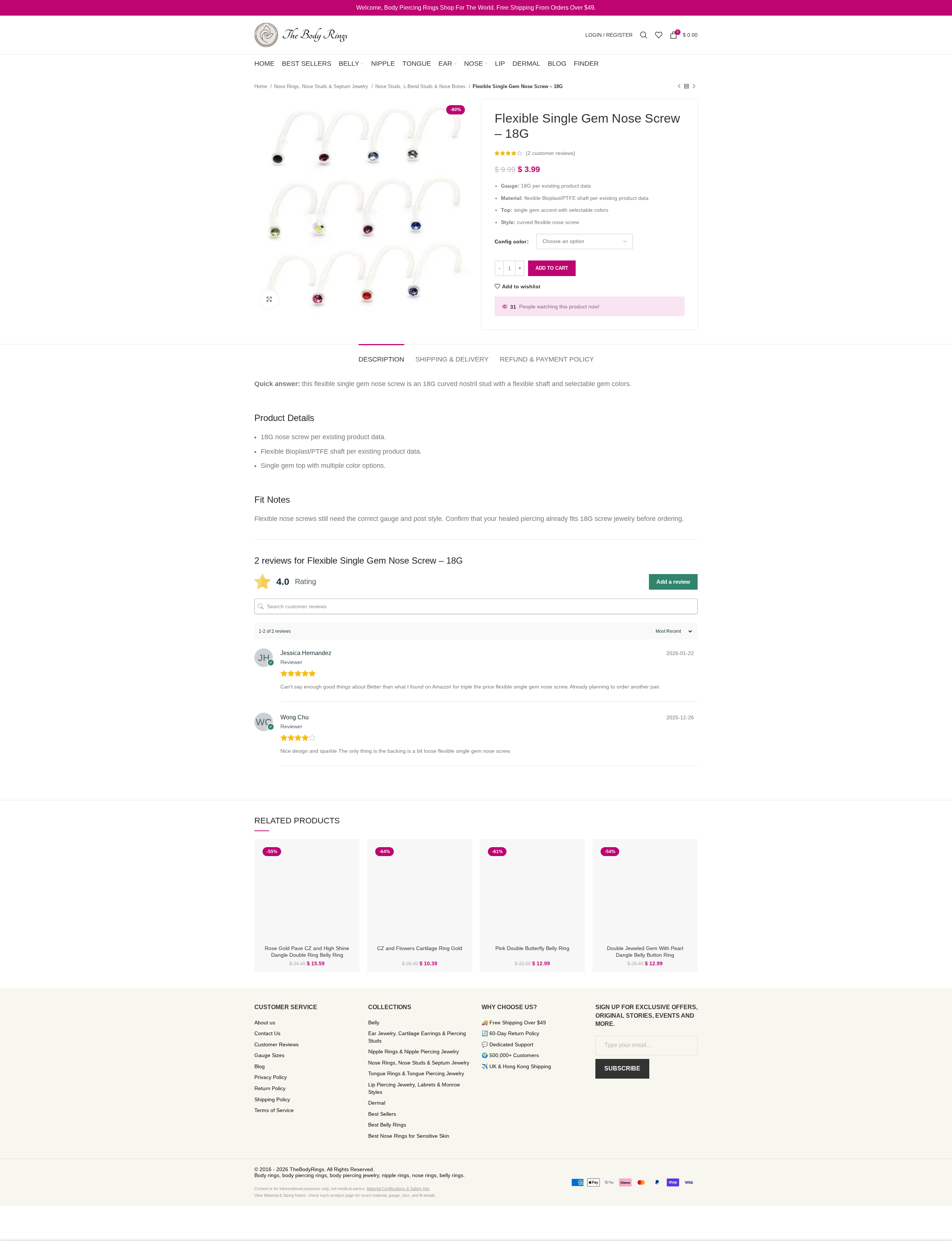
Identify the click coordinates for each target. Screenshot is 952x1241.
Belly (373, 1022)
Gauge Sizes (269, 1055)
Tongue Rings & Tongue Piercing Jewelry (416, 1073)
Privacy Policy (270, 1077)
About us (264, 1022)
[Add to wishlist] (348, 873)
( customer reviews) (550, 153)
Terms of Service (274, 1110)
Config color (510, 241)
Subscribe (622, 1068)
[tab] (381, 356)
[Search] (643, 34)
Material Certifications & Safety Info (398, 1188)
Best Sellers (382, 1114)
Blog (259, 1066)
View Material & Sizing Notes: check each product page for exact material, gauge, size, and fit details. (345, 1195)
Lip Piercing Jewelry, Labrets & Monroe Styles (414, 1088)
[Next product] (694, 86)
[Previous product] (679, 86)
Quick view (348, 856)
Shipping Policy (272, 1099)
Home (261, 86)
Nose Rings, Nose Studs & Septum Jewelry (322, 86)
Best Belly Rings (387, 1125)
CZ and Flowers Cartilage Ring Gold (419, 948)
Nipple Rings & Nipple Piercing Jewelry (413, 1051)
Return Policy (270, 1088)
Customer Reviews (276, 1044)
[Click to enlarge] (269, 299)
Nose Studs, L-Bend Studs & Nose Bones (421, 86)
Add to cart (552, 268)
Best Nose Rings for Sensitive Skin (408, 1136)
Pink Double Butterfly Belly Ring (532, 948)
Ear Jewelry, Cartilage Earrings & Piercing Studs (417, 1037)
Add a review (673, 582)
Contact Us (267, 1033)
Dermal (376, 1103)
